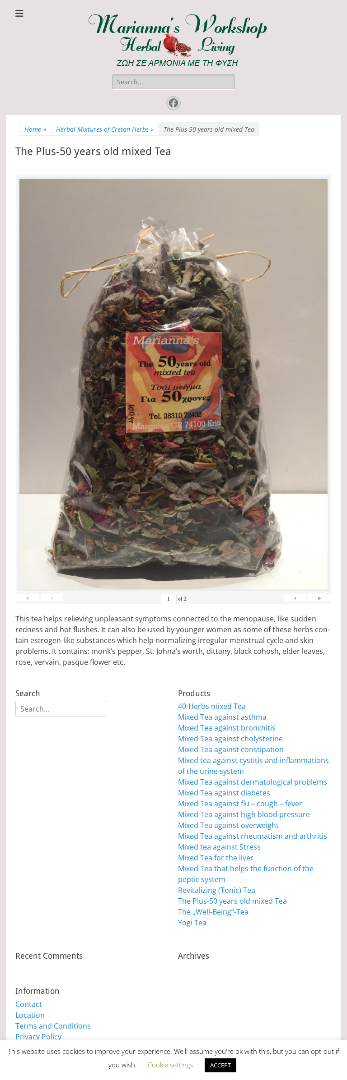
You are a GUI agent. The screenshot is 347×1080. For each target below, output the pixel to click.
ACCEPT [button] (220, 1065)
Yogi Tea (192, 923)
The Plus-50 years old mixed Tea (232, 901)
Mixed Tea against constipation (231, 749)
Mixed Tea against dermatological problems (252, 782)
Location (30, 1015)
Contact (28, 1004)
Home (35, 129)
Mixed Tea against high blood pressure (244, 814)
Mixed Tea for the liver (215, 858)
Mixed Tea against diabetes (224, 793)
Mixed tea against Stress (219, 847)
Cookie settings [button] (170, 1064)
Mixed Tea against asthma (222, 717)
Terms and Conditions (53, 1026)
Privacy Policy (38, 1037)
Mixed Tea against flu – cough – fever (240, 804)
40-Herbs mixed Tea (212, 706)
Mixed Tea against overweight (228, 825)
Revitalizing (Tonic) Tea (216, 890)
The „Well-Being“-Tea (213, 912)
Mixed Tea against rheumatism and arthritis (252, 836)
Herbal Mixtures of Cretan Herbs (105, 129)
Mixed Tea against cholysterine (230, 739)
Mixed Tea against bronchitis (227, 728)
